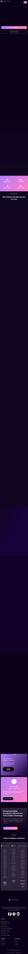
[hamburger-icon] (25, 2)
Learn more (8, 769)
